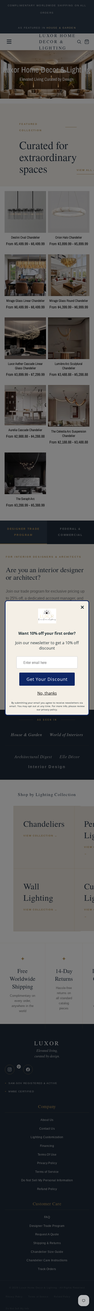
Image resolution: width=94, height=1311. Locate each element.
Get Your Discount (47, 679)
